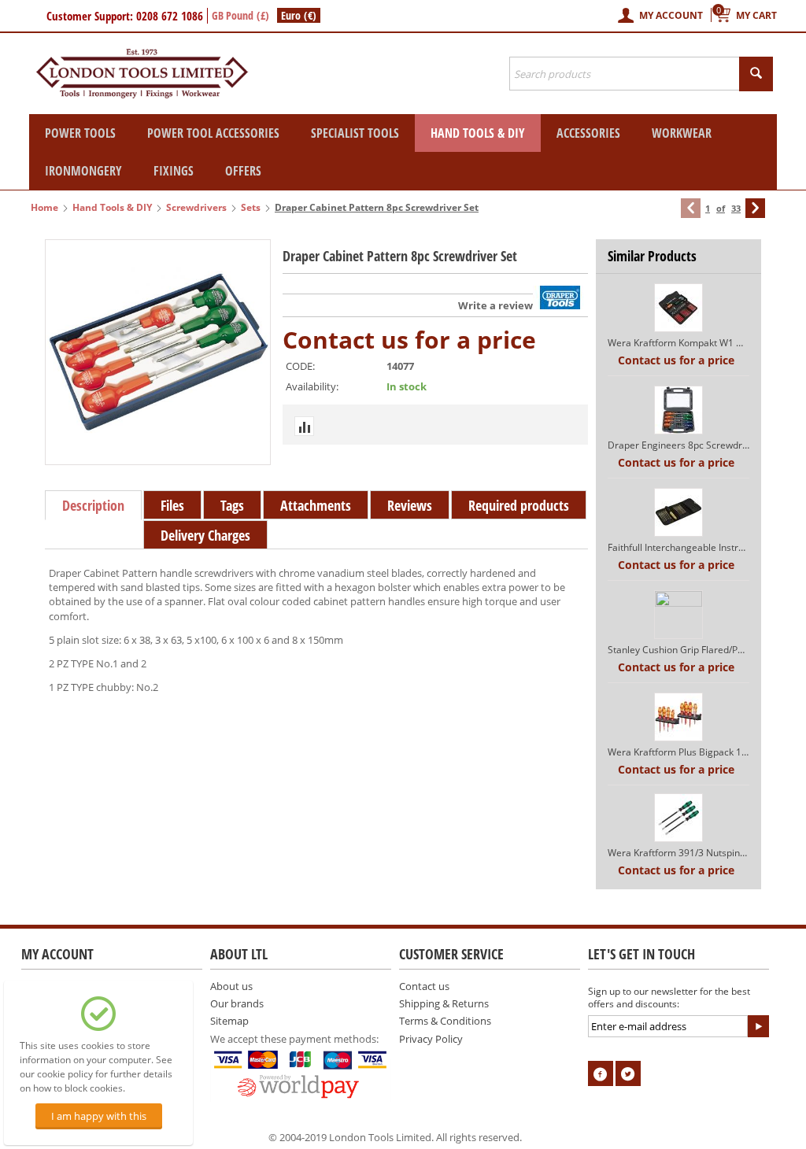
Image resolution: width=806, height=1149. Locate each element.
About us (231, 986)
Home (44, 207)
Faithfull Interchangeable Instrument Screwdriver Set (678, 547)
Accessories (588, 133)
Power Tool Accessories (213, 133)
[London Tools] (143, 72)
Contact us (424, 986)
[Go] (758, 1026)
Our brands (237, 1003)
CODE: (300, 366)
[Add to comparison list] (304, 426)
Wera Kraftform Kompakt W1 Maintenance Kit (678, 342)
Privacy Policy (431, 1039)
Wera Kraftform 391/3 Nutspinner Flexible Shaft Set (678, 852)
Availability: (312, 386)
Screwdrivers (196, 207)
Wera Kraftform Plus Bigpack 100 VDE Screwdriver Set (678, 752)
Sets (251, 207)
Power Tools (80, 133)
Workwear (682, 133)
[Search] (756, 74)
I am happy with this (98, 1116)
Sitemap (229, 1021)
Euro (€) (298, 15)
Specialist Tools (355, 133)
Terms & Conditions (445, 1021)
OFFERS (243, 170)
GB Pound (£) (240, 15)
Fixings (173, 170)
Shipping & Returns (444, 1003)
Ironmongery (83, 170)
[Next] (755, 208)
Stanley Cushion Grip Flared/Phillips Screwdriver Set (678, 649)
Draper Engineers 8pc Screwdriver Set (678, 445)
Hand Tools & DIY (478, 133)
